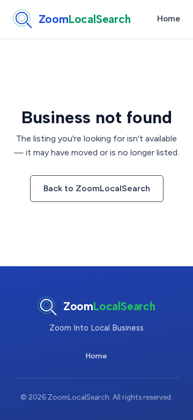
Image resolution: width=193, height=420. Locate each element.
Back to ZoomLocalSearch (96, 188)
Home (168, 19)
